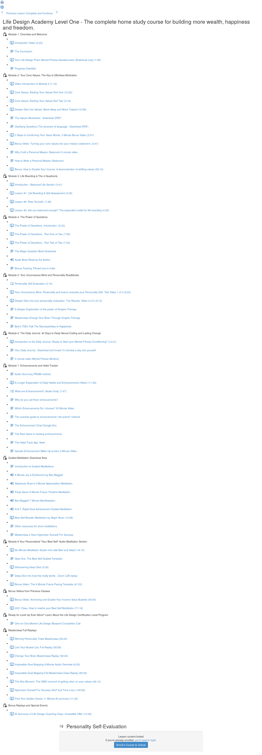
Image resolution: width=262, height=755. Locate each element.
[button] (2, 3)
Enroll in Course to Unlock (131, 745)
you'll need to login (145, 740)
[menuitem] (2, 8)
